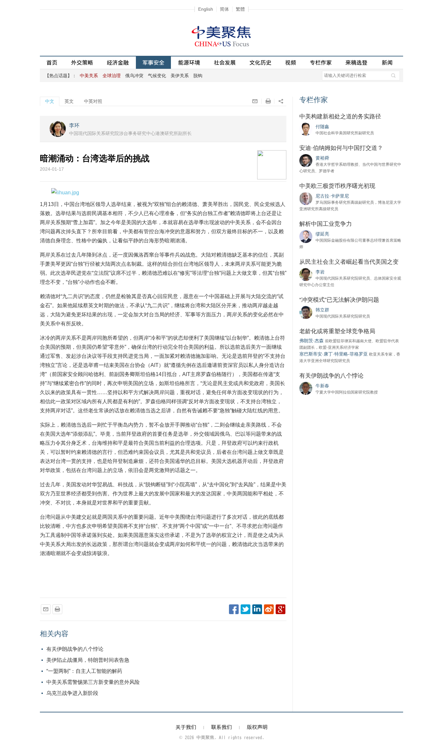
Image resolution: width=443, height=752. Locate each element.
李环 (74, 125)
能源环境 (189, 62)
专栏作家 (321, 62)
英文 (69, 101)
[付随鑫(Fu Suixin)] (305, 128)
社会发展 (225, 62)
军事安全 (153, 62)
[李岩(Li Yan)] (305, 274)
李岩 (320, 271)
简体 (224, 9)
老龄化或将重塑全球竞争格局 (337, 331)
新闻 (387, 62)
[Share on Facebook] (234, 609)
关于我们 (185, 727)
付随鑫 (322, 126)
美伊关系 (180, 75)
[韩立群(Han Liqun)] (305, 312)
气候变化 (157, 75)
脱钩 (197, 75)
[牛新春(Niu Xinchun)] (305, 388)
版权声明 (257, 727)
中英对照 (93, 101)
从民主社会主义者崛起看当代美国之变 (349, 262)
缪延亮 (322, 234)
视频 (290, 62)
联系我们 (221, 727)
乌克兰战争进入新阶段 (72, 693)
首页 (51, 62)
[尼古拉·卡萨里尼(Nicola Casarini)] (305, 198)
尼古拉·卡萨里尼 (332, 196)
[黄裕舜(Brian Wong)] (305, 160)
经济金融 (118, 62)
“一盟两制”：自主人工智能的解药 (84, 671)
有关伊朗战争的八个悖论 (74, 649)
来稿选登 (356, 62)
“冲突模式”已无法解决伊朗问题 (339, 300)
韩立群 (322, 309)
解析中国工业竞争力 (325, 224)
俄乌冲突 (134, 75)
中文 (49, 101)
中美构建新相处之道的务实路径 (340, 116)
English (205, 9)
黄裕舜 (322, 158)
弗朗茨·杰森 (311, 340)
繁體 (240, 9)
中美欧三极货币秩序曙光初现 (337, 186)
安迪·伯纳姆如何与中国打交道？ (341, 148)
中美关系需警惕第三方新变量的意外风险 (93, 682)
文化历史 (260, 62)
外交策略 (82, 62)
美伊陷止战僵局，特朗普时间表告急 (87, 660)
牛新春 (322, 385)
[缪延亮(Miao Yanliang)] (305, 236)
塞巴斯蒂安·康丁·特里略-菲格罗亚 (333, 354)
